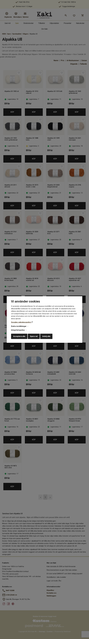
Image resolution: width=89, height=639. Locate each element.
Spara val (34, 336)
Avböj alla (46, 336)
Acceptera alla (19, 336)
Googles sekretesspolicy (21, 322)
